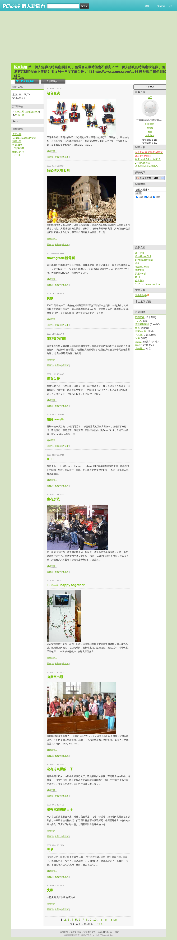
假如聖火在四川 (58, 170)
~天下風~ (17, 155)
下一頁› (104, 920)
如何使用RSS (32, 111)
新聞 (147, 6)
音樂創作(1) (141, 295)
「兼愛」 (139, 334)
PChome (161, 6)
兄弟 (50, 850)
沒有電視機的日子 (60, 809)
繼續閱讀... (52, 151)
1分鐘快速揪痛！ (143, 163)
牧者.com (17, 145)
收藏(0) (65, 157)
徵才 (117, 932)
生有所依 (53, 499)
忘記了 (138, 341)
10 (94, 919)
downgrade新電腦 (61, 258)
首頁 (14, 77)
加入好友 (149, 135)
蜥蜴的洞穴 (18, 151)
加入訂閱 (19, 115)
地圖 (150, 131)
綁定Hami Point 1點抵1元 (148, 159)
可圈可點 (139, 317)
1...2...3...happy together (66, 585)
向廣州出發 (55, 677)
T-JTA (138, 321)
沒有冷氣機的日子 (60, 769)
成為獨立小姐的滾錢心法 (147, 166)
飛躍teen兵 (55, 419)
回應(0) (50, 157)
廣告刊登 (64, 932)
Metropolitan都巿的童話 (24, 138)
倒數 (50, 298)
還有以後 (53, 379)
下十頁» (100, 924)
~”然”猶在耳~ (19, 148)
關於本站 (149, 124)
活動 (21, 77)
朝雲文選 (16, 141)
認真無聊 (20, 67)
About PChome (105, 932)
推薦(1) (58, 836)
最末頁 (114, 920)
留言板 (150, 128)
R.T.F (51, 459)
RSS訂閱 (19, 111)
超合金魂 (53, 93)
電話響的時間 (57, 338)
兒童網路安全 (89, 932)
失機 (50, 890)
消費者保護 (76, 932)
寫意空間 (16, 134)
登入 (171, 6)
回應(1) (50, 325)
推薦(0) (58, 157)
